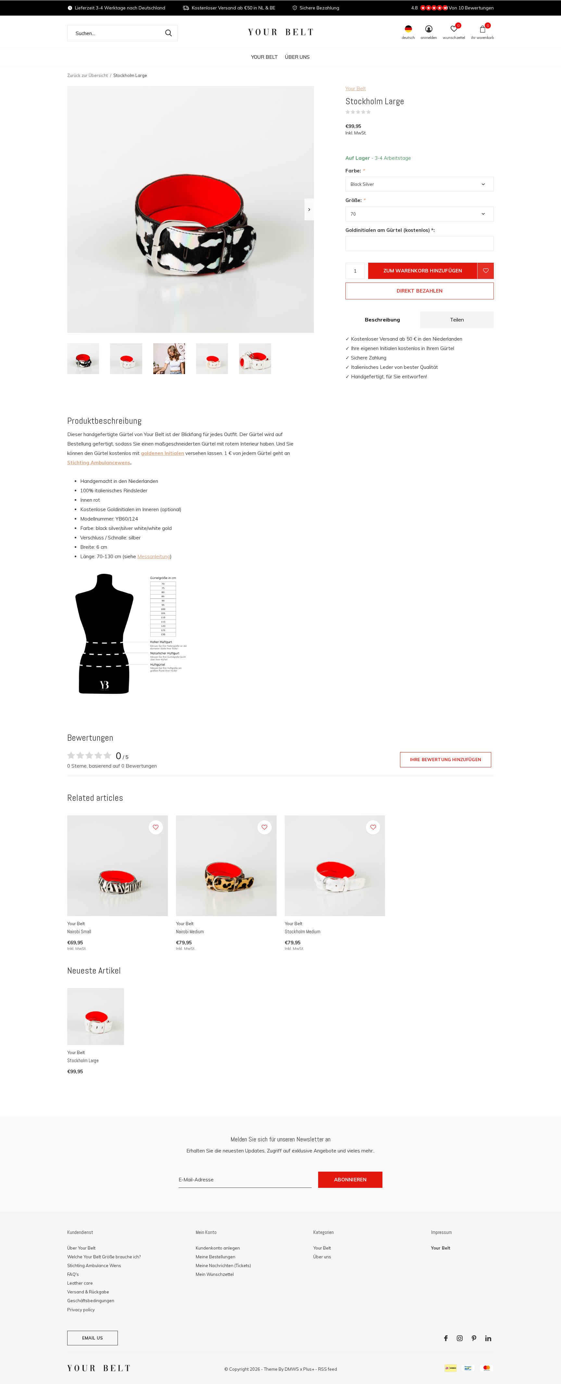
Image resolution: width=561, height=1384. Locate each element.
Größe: (355, 200)
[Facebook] (446, 1338)
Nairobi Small (79, 931)
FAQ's (73, 1274)
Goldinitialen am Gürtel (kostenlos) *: (390, 230)
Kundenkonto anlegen (218, 1248)
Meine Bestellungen (215, 1256)
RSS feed (327, 1369)
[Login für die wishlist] (486, 271)
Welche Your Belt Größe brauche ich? (104, 1256)
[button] (83, 358)
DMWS (292, 1369)
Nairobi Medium (190, 931)
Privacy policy (81, 1309)
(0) (375, 112)
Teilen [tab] (457, 319)
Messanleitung (153, 556)
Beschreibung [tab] (382, 319)
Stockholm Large (83, 1060)
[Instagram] (460, 1338)
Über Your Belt (81, 1248)
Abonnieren (350, 1179)
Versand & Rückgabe (88, 1291)
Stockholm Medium (302, 931)
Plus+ (308, 1369)
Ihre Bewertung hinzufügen (445, 759)
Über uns (297, 57)
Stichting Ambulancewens (98, 462)
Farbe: (355, 171)
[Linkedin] (488, 1338)
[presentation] (309, 209)
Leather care (80, 1283)
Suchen (168, 33)
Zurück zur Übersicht (87, 75)
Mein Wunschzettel (215, 1274)
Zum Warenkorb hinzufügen (422, 271)
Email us (92, 1337)
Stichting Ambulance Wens (94, 1265)
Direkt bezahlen (420, 291)
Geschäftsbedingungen (90, 1300)
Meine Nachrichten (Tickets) (223, 1265)
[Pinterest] (474, 1338)
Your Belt (264, 57)
